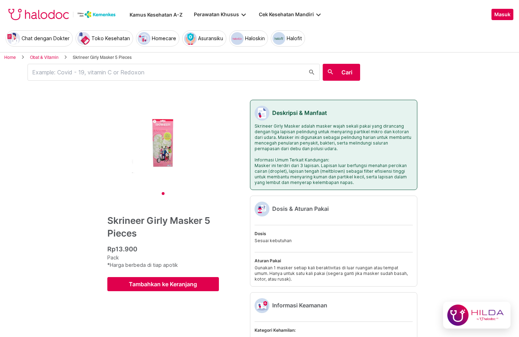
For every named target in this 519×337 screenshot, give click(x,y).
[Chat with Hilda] (477, 315)
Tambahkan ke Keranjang (163, 284)
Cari (346, 72)
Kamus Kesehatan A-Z (156, 15)
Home (10, 57)
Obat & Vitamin (44, 57)
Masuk (502, 14)
